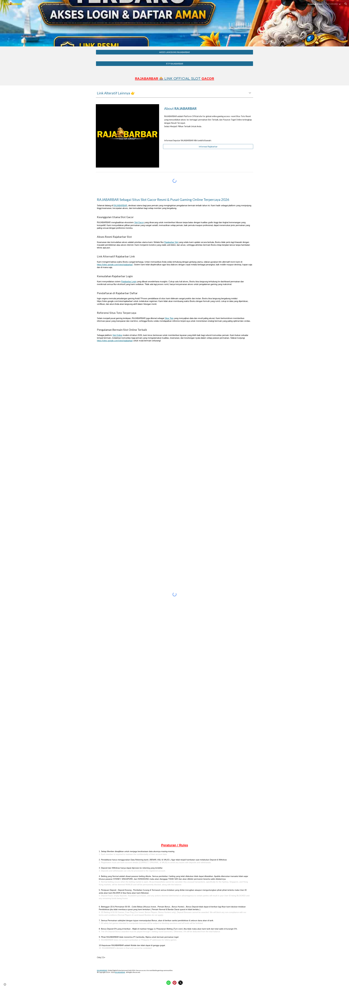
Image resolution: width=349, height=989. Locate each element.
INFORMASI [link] (332, 4)
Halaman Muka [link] (315, 4)
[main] (174, 23)
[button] (345, 4)
